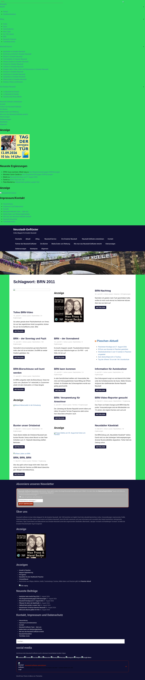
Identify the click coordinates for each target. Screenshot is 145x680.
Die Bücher (3, 109)
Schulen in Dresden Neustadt (13, 72)
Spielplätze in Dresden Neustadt (14, 77)
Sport (5, 26)
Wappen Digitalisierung (26, 572)
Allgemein (3, 124)
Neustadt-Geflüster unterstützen (11, 102)
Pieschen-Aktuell (107, 341)
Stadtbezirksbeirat (9, 14)
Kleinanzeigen (5, 117)
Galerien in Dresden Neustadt (13, 67)
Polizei (5, 12)
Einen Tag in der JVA (17, 180)
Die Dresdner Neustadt (8, 87)
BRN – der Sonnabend (66, 338)
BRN (4, 37)
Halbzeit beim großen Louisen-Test (27, 182)
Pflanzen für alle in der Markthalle (29, 603)
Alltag (2, 19)
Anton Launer (26, 316)
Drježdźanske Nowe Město (12, 97)
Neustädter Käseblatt (106, 425)
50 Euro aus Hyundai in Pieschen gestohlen (113, 349)
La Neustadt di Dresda (11, 94)
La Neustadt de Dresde (11, 92)
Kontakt (2, 104)
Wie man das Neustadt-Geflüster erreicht (14, 114)
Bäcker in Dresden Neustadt (12, 57)
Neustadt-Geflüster (25, 229)
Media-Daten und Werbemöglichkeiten (16, 214)
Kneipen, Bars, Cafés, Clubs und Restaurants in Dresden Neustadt (25, 69)
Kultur (5, 24)
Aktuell (2, 7)
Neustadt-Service (6, 47)
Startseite (3, 4)
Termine (74, 405)
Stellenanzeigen (5, 119)
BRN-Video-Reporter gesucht (111, 397)
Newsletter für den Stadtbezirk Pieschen (31, 577)
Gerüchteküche (8, 29)
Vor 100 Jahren (8, 34)
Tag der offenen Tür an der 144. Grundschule (113, 359)
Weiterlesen (19, 331)
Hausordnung (8, 204)
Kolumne (116, 294)
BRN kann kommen (65, 369)
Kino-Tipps (7, 32)
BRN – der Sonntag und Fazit (29, 338)
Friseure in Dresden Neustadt (13, 64)
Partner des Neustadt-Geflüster (10, 107)
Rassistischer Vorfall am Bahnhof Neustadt (32, 607)
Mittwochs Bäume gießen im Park (29, 609)
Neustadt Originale (9, 39)
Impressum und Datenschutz (13, 206)
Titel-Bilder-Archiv (9, 42)
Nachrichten (35, 316)
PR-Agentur (22, 574)
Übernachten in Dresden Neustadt (14, 79)
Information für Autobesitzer (111, 369)
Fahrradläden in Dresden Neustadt (15, 59)
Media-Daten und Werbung (9, 112)
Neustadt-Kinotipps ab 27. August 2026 (23, 177)
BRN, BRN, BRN (22, 457)
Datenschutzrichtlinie (105, 491)
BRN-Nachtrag (103, 290)
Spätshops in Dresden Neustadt (14, 74)
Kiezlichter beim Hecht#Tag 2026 (29, 596)
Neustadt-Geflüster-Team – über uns (15, 211)
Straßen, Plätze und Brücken (13, 82)
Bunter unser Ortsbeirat (26, 425)
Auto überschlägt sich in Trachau (109, 357)
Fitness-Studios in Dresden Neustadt (15, 62)
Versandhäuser (23, 579)
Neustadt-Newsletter (10, 219)
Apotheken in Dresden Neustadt (14, 52)
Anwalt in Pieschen (25, 570)
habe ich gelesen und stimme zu (31, 497)
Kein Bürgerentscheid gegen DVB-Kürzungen (44, 172)
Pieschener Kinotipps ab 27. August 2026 (112, 347)
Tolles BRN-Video (23, 312)
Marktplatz (3, 122)
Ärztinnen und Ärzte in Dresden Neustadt (17, 54)
